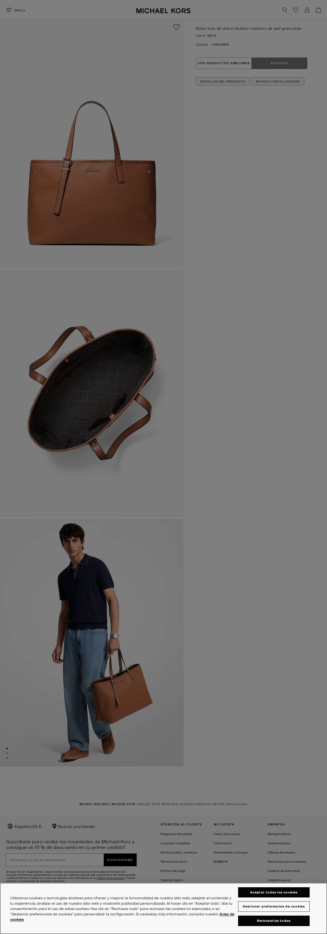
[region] (163, 908)
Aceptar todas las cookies (274, 892)
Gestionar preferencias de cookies (274, 906)
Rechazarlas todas (273, 920)
